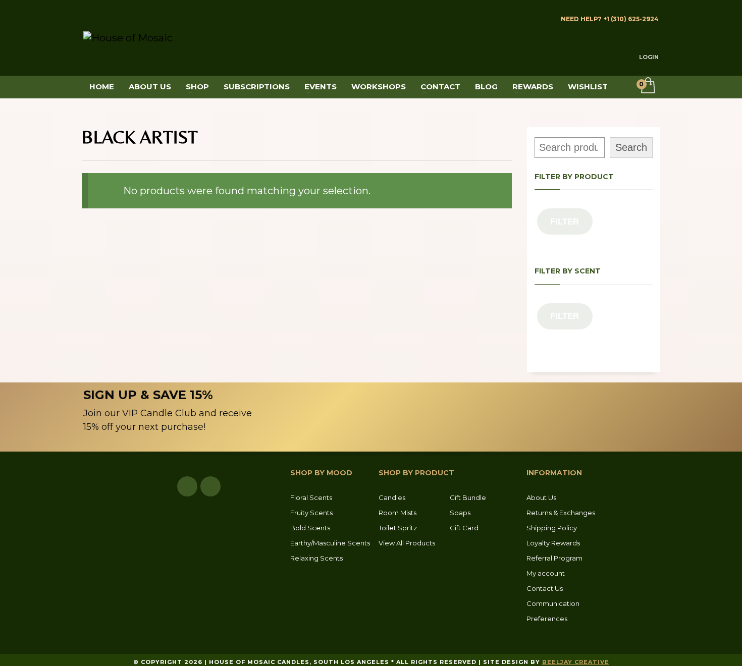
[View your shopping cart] (647, 86)
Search (631, 147)
